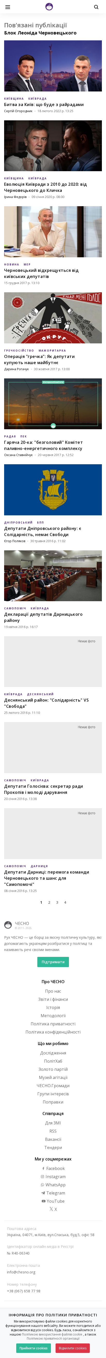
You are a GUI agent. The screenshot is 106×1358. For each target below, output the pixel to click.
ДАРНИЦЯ (39, 866)
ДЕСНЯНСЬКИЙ (40, 694)
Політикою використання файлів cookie (52, 1334)
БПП (40, 522)
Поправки (53, 1102)
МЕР (27, 264)
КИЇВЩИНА (14, 98)
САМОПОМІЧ (15, 608)
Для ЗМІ (53, 1123)
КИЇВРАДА (37, 98)
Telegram (55, 1193)
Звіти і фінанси (53, 999)
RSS (53, 1131)
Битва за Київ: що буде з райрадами (44, 104)
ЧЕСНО (22, 923)
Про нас (53, 991)
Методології (53, 1015)
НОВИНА (11, 264)
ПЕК (23, 436)
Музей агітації (53, 1077)
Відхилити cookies (72, 1348)
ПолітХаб (53, 1061)
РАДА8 (10, 436)
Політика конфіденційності (53, 1032)
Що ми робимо (53, 1043)
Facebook (55, 1168)
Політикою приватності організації (53, 1338)
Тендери (53, 1147)
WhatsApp (55, 1185)
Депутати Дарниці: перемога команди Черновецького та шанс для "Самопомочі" (46, 878)
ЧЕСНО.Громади (53, 1085)
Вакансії (53, 1139)
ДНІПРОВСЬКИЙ (18, 522)
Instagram (55, 1176)
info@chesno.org (21, 1272)
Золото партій (53, 1069)
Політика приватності (53, 1024)
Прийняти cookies (34, 1348)
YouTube (55, 1201)
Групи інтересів (53, 1094)
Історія (53, 1007)
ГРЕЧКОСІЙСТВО (19, 350)
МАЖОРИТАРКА (52, 350)
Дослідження (53, 1053)
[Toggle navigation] (7, 6)
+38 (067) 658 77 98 (23, 1291)
